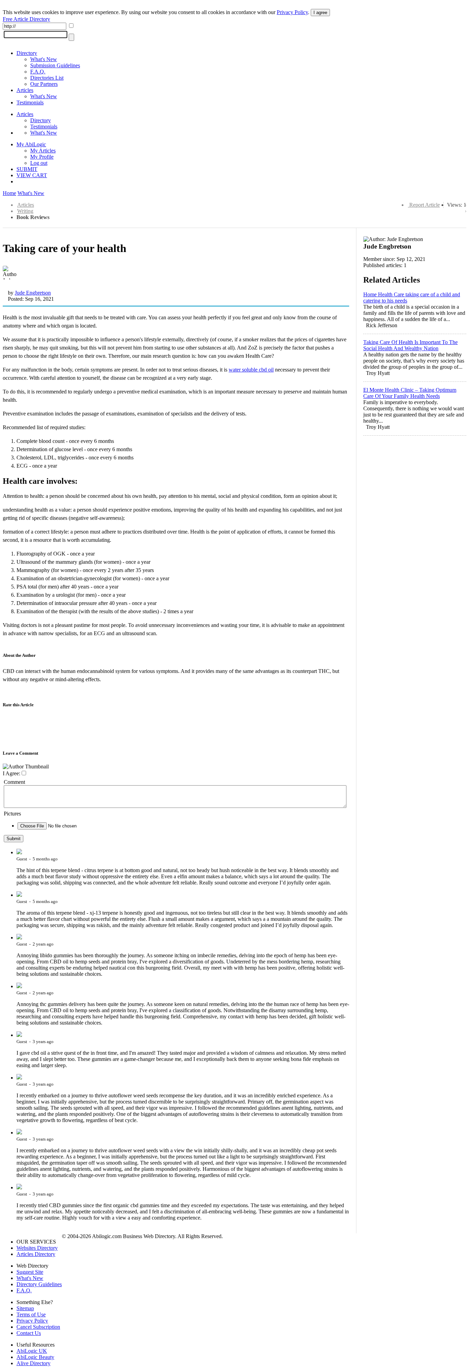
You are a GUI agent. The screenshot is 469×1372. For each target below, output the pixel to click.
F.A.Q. (37, 72)
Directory (26, 53)
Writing (25, 211)
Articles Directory (35, 1254)
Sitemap (25, 1308)
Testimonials (30, 102)
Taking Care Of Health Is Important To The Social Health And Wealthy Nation (410, 345)
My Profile (42, 157)
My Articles (43, 150)
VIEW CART (31, 175)
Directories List (47, 78)
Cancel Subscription (38, 1327)
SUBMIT (26, 169)
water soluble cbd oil (251, 370)
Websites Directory (37, 1248)
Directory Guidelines (39, 1284)
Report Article (424, 205)
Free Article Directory (26, 19)
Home (9, 193)
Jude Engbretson (33, 293)
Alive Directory (33, 1363)
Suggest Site (29, 1272)
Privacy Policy (292, 12)
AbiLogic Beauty (35, 1357)
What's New (43, 59)
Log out (38, 163)
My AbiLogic (31, 144)
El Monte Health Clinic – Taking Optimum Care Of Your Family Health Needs (409, 393)
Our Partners (44, 84)
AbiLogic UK (31, 1351)
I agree (320, 12)
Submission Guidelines (55, 65)
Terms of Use (31, 1314)
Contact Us (28, 1333)
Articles (24, 90)
